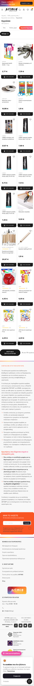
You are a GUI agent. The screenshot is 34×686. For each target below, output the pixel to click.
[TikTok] (30, 625)
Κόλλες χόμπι (13, 28)
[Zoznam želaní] (28, 10)
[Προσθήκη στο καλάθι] (8, 77)
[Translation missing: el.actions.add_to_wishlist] (14, 45)
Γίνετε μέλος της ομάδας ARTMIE (12, 574)
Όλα (4, 28)
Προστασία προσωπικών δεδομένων (13, 558)
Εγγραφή (26, 523)
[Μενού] (2, 9)
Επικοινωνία (6, 578)
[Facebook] (16, 625)
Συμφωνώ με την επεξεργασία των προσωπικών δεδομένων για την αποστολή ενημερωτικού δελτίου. (13, 529)
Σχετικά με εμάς (7, 568)
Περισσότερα (11, 671)
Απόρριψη (6, 681)
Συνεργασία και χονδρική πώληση (12, 571)
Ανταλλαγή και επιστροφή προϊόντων (13, 549)
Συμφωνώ (17, 676)
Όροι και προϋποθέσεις (9, 555)
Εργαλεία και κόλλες (8, 18)
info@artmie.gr (9, 611)
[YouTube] (25, 625)
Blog (3, 581)
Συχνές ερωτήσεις (8, 552)
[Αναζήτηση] (20, 10)
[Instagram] (20, 625)
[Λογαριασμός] (24, 10)
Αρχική (4, 16)
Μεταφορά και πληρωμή (9, 546)
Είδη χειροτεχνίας (13, 16)
